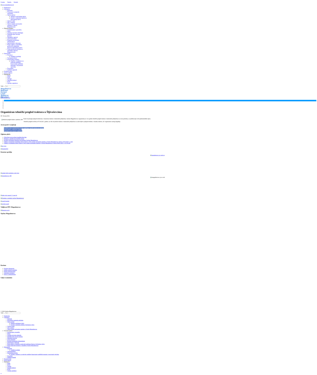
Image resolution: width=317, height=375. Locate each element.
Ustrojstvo (7, 9)
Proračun (10, 55)
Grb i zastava (11, 22)
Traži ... (3, 86)
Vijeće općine (11, 15)
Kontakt (16, 2)
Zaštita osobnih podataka (10, 270)
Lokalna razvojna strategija (15, 33)
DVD (8, 77)
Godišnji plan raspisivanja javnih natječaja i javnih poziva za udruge (24, 128)
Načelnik (9, 10)
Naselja (9, 2)
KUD (8, 81)
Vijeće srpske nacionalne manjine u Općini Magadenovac (14, 25)
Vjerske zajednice (12, 83)
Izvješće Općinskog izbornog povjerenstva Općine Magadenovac (21, 140)
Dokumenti (7, 53)
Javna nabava (8, 73)
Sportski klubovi (12, 80)
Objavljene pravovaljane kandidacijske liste (15, 137)
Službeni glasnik (12, 70)
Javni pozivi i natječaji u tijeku (12, 129)
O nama (3, 2)
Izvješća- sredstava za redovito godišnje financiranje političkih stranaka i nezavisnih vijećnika (17, 64)
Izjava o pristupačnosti (10, 274)
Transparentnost (12, 58)
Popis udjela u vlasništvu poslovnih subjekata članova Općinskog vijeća (14, 46)
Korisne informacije (9, 268)
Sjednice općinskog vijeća (18, 16)
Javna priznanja (12, 38)
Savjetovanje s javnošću (14, 30)
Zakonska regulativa (9, 273)
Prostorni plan (8, 71)
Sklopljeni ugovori (12, 37)
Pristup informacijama (9, 271)
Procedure (10, 68)
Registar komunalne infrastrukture (13, 41)
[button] (4, 97)
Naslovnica (7, 7)
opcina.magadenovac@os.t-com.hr (13, 230)
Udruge (9, 78)
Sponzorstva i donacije (14, 43)
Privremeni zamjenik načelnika (15, 320)
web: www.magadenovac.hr (8, 247)
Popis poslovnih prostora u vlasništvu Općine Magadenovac (15, 50)
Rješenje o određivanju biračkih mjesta (14, 138)
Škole (9, 76)
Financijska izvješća (13, 59)
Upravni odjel (11, 21)
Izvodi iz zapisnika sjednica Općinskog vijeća (19, 18)
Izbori (8, 31)
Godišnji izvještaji (16, 56)
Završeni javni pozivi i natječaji (13, 131)
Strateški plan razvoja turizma (15, 336)
